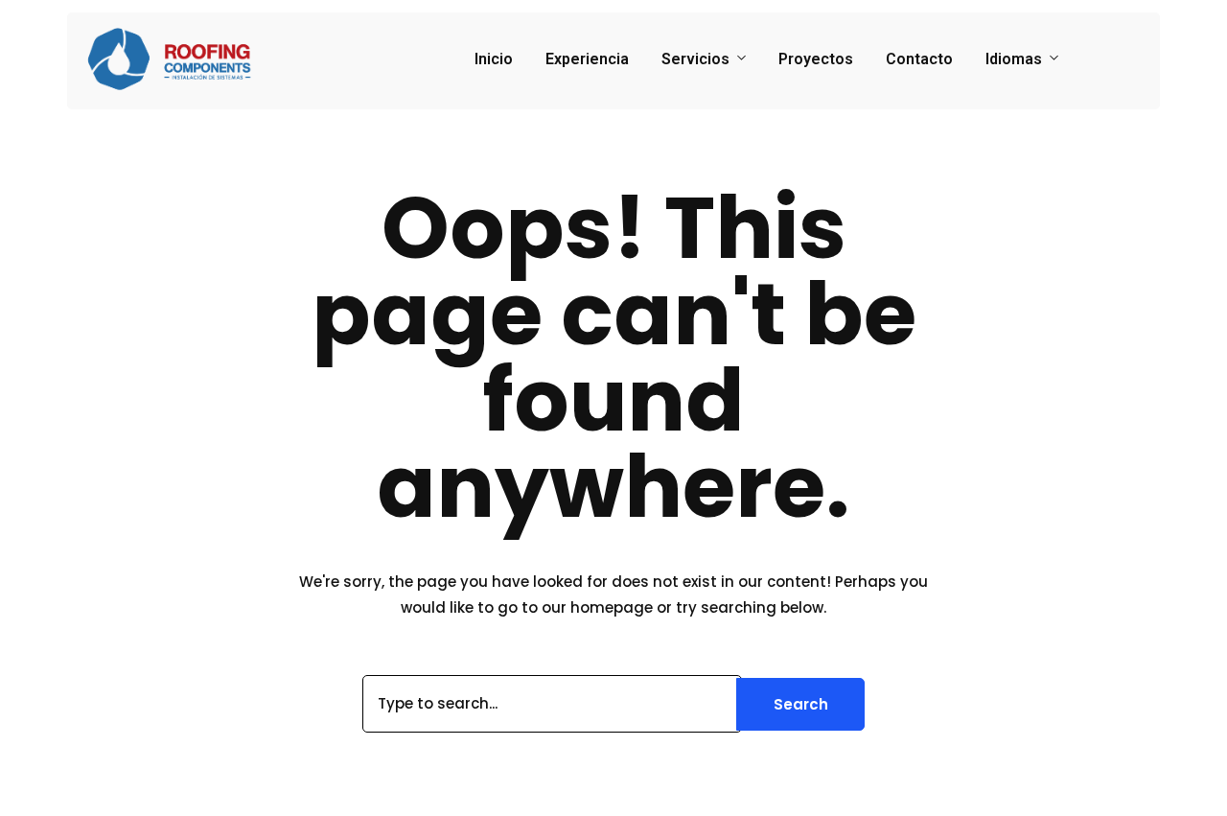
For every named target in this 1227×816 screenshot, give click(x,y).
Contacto (919, 59)
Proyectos (815, 59)
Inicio (494, 59)
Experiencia (587, 59)
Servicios (695, 59)
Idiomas (1013, 59)
